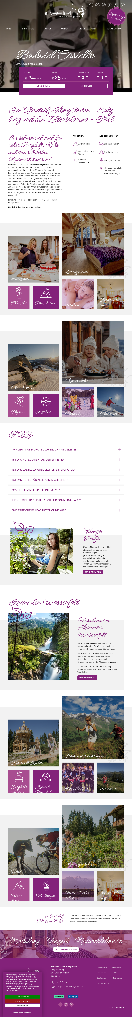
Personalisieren (22, 1005)
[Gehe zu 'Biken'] (33, 851)
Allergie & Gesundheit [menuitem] (87, 29)
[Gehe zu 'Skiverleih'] (110, 402)
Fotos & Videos (102, 968)
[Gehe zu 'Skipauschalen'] (93, 352)
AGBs (115, 973)
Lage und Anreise (103, 983)
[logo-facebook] (66, 1004)
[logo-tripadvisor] (59, 996)
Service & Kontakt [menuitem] (114, 29)
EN (116, 5)
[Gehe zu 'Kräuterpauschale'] (93, 836)
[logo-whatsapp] (72, 1004)
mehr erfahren (93, 572)
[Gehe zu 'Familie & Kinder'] (33, 743)
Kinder (100, 73)
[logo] (66, 11)
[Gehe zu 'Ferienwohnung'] (110, 294)
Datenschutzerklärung (22, 1012)
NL (122, 5)
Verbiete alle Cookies (23, 1001)
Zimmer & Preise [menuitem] (28, 29)
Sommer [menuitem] (64, 29)
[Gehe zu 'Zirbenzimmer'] (93, 244)
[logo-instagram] (60, 1004)
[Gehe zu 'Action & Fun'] (78, 778)
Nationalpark (101, 973)
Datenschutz (117, 978)
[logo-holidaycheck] (73, 996)
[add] (87, 77)
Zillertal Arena (101, 978)
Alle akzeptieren (23, 997)
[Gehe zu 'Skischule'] (78, 402)
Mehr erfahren (87, 678)
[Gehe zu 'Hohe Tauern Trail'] (78, 886)
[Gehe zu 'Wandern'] (110, 778)
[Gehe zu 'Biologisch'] (33, 259)
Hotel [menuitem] (8, 29)
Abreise (54, 73)
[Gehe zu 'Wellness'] (78, 294)
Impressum (117, 968)
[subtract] (79, 77)
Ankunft (27, 73)
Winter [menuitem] (48, 29)
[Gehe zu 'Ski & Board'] (33, 367)
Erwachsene (83, 73)
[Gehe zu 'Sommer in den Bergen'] (93, 727)
